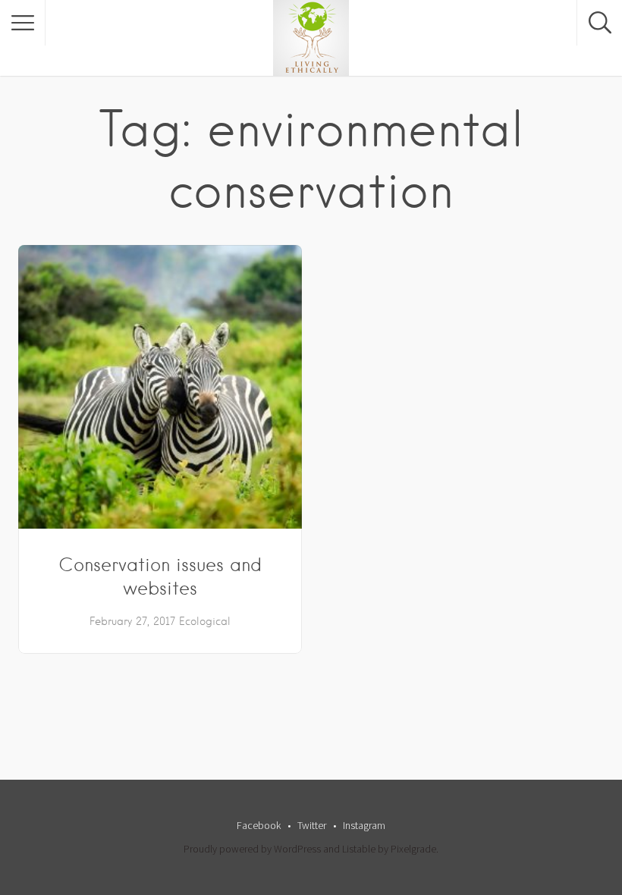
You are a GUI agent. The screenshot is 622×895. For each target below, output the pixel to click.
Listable (358, 849)
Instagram (364, 825)
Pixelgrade (413, 849)
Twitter (311, 825)
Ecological (205, 621)
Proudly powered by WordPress (252, 849)
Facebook (259, 825)
